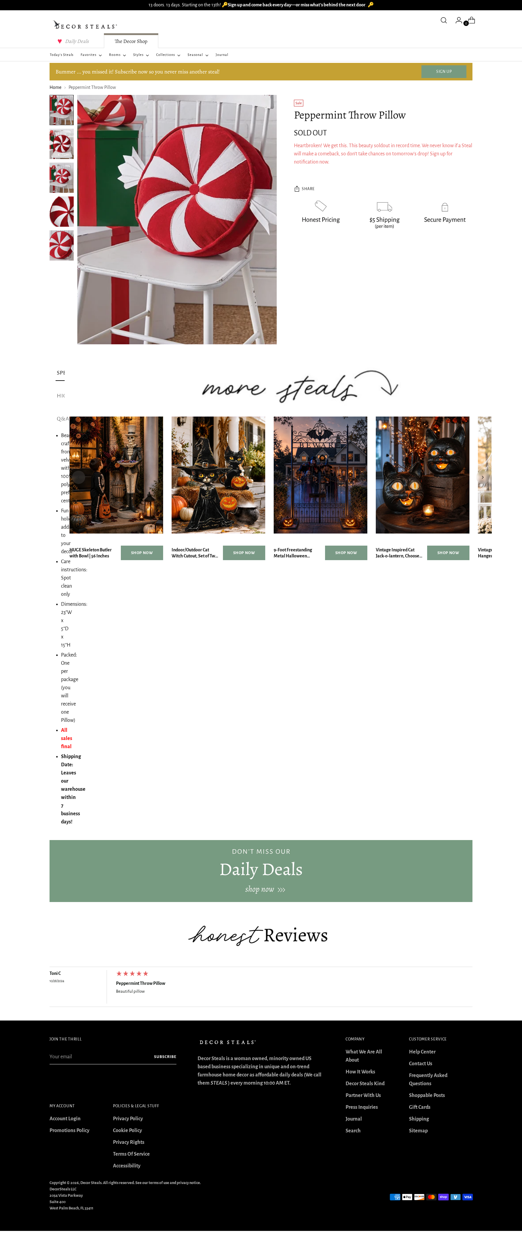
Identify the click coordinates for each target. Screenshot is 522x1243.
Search (353, 1131)
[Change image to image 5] (62, 245)
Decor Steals (91, 1183)
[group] (261, 988)
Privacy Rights (128, 1142)
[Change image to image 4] (62, 211)
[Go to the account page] (456, 20)
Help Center (422, 1052)
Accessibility (126, 1166)
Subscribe (165, 1057)
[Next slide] (482, 477)
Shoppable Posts (427, 1095)
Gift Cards (419, 1107)
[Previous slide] (78, 477)
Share (308, 189)
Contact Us (420, 1063)
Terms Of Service (131, 1154)
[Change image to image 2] (62, 144)
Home (55, 87)
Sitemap (418, 1131)
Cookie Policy (127, 1130)
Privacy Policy (128, 1118)
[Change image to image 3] (62, 178)
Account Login (65, 1118)
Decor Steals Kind (365, 1083)
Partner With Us (363, 1095)
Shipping (419, 1119)
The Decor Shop (131, 41)
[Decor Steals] (86, 25)
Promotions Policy (69, 1130)
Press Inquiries (362, 1107)
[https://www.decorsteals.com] (261, 871)
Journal (354, 1119)
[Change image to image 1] (62, 110)
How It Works (360, 1072)
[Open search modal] (444, 20)
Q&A (63, 419)
